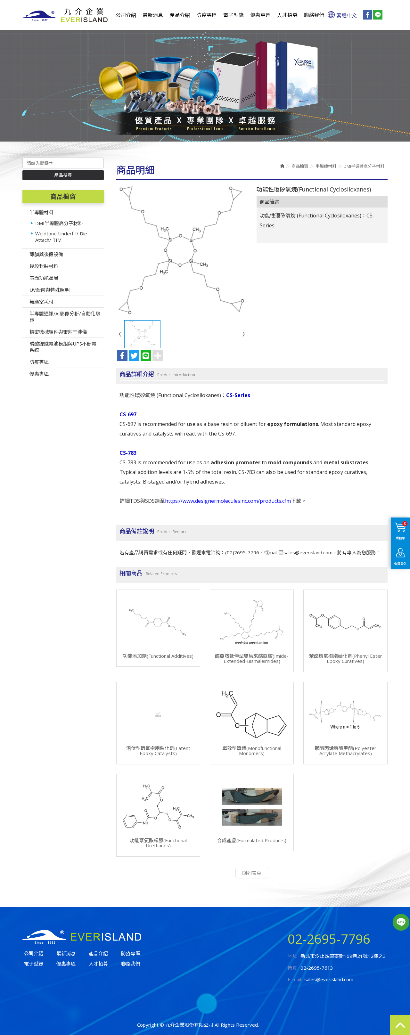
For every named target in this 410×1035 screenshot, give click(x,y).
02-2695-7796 (329, 939)
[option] (205, 86)
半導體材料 (41, 212)
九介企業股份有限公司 (65, 15)
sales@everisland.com (328, 979)
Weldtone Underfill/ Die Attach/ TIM (61, 236)
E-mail (294, 979)
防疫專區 (39, 362)
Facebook (367, 15)
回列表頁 (251, 873)
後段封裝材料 (43, 266)
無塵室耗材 (41, 301)
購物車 (401, 530)
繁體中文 (346, 15)
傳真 (292, 968)
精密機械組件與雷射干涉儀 (58, 332)
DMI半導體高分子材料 (59, 223)
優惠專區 (39, 374)
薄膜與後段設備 (46, 254)
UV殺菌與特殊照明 (49, 290)
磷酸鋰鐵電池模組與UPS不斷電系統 (62, 346)
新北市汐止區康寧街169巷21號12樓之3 (343, 956)
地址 (292, 956)
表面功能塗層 (43, 278)
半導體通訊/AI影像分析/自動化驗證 (64, 316)
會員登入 (400, 563)
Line (378, 15)
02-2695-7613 (316, 968)
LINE (401, 922)
